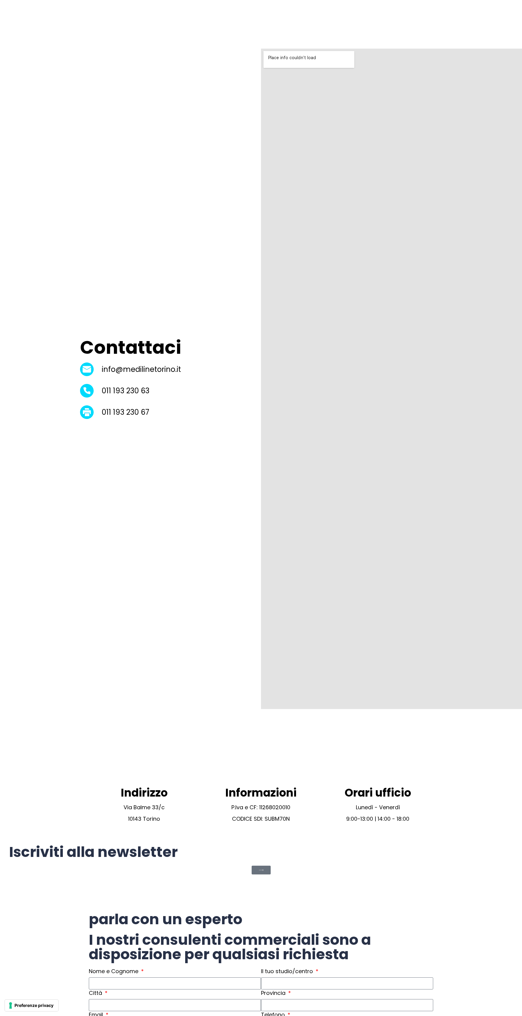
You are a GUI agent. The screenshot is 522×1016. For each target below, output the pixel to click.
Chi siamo (240, 24)
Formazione (341, 24)
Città (96, 993)
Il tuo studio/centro (287, 971)
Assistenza (380, 24)
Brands (306, 24)
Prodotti (275, 24)
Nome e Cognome (114, 971)
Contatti (416, 24)
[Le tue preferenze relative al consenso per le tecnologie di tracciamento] (31, 1005)
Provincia (274, 993)
